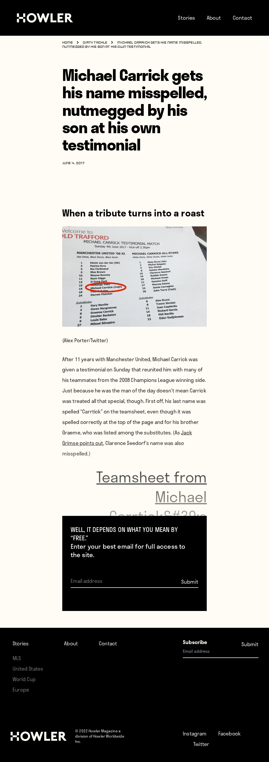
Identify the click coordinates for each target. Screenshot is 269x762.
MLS (17, 658)
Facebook (229, 733)
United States (28, 668)
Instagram (195, 733)
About (214, 18)
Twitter (201, 744)
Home (67, 42)
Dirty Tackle (95, 42)
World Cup (24, 679)
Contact (242, 18)
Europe (21, 689)
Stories (186, 18)
